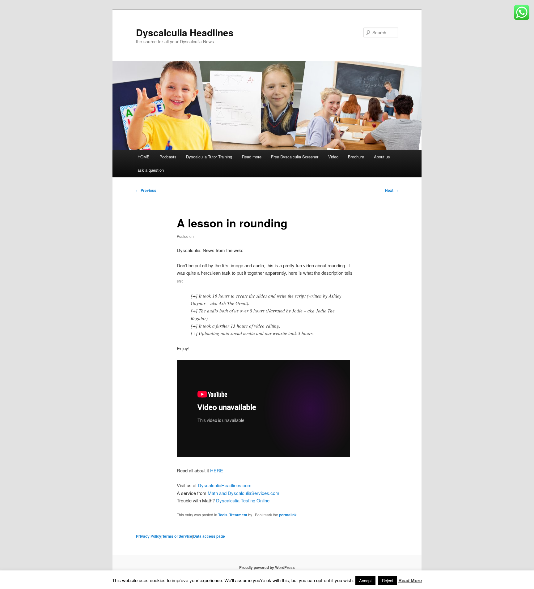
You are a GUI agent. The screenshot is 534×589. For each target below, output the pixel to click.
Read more (251, 157)
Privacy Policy (148, 536)
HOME (144, 157)
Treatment (238, 515)
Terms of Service (177, 536)
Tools (222, 515)
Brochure (356, 157)
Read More (410, 580)
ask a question (151, 170)
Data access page (209, 536)
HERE (216, 470)
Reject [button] (387, 580)
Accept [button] (365, 580)
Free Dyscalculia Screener (294, 157)
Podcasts (167, 157)
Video (333, 157)
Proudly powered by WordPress (267, 567)
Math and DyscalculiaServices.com (243, 493)
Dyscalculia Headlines (185, 32)
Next (391, 190)
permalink (288, 515)
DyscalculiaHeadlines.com (225, 485)
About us (382, 157)
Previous (146, 190)
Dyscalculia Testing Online (242, 500)
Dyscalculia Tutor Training (209, 157)
